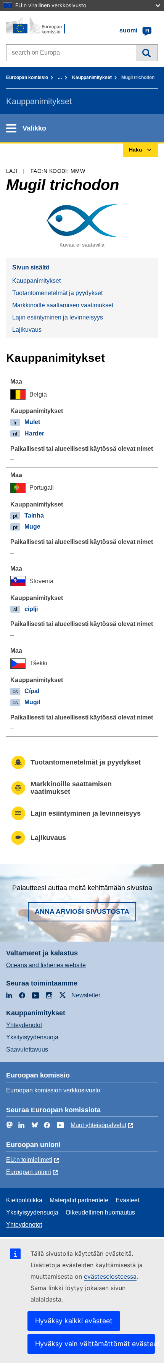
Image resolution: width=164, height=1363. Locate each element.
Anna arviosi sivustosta (82, 911)
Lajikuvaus (27, 329)
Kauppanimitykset (92, 77)
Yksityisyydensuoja (32, 1037)
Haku (147, 53)
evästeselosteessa (110, 1276)
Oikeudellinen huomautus (100, 1212)
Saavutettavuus (27, 1049)
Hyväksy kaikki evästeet (74, 1321)
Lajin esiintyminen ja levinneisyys (57, 317)
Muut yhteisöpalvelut (98, 1125)
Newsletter (85, 995)
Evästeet (127, 1200)
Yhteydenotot (24, 1025)
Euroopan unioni (28, 1172)
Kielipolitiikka (24, 1200)
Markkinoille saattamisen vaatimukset (62, 305)
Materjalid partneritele (79, 1200)
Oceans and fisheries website (46, 965)
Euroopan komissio (27, 77)
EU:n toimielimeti (29, 1160)
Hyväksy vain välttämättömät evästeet (95, 1344)
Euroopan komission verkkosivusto (53, 1090)
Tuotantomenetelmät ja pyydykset (57, 293)
